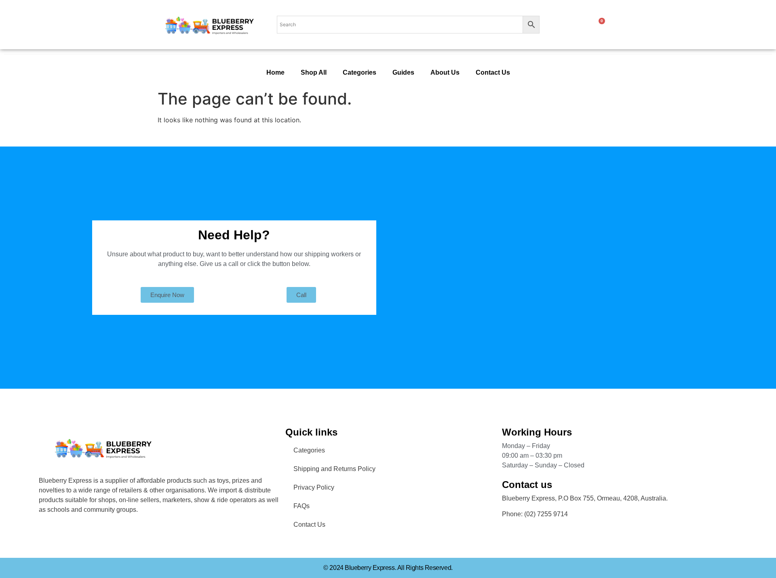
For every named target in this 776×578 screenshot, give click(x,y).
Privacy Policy (313, 487)
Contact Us (493, 72)
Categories (359, 72)
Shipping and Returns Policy (334, 468)
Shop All (314, 72)
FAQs (301, 506)
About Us (445, 72)
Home (275, 72)
